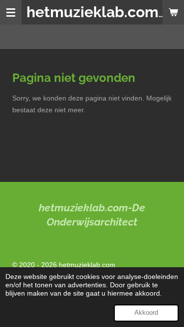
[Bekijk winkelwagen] (173, 12)
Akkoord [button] (146, 312)
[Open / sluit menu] (11, 12)
